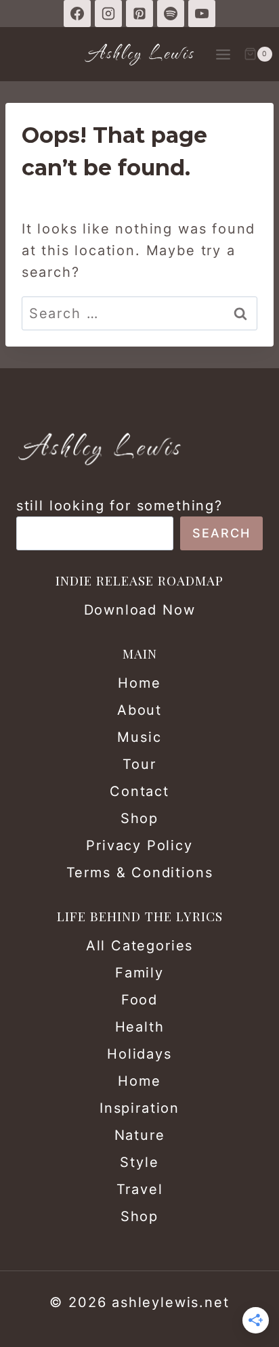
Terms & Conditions (139, 872)
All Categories (139, 945)
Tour (139, 764)
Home (139, 683)
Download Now (140, 610)
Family (139, 973)
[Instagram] (108, 13)
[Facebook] (77, 13)
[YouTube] (201, 13)
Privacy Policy (139, 845)
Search (221, 533)
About (139, 710)
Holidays (139, 1054)
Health (140, 1027)
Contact (139, 791)
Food (139, 1000)
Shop (139, 818)
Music (139, 737)
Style (139, 1162)
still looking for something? (119, 506)
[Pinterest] (139, 13)
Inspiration (139, 1108)
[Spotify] (170, 13)
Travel (139, 1189)
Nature (139, 1135)
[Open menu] (223, 54)
